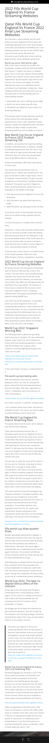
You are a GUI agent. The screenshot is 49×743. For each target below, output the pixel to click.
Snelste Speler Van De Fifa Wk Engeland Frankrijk (24, 398)
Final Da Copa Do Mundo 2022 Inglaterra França (24, 703)
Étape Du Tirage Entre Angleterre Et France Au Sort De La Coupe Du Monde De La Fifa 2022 (25, 658)
